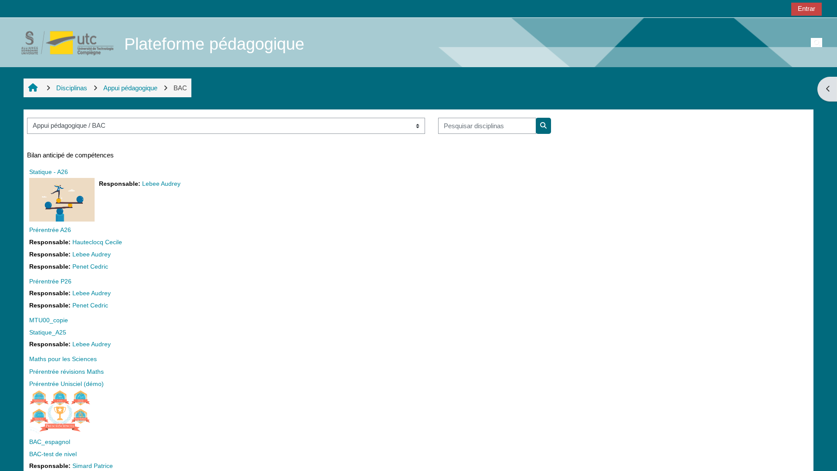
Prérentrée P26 (50, 281)
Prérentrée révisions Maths (66, 371)
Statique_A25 (47, 332)
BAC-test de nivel (53, 454)
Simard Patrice (92, 466)
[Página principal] (62, 42)
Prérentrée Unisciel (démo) (66, 383)
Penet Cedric (90, 266)
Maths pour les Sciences (63, 358)
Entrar (806, 8)
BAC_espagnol (49, 441)
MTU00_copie (48, 320)
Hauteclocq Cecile (97, 242)
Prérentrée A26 (50, 229)
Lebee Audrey (161, 184)
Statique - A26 (48, 171)
